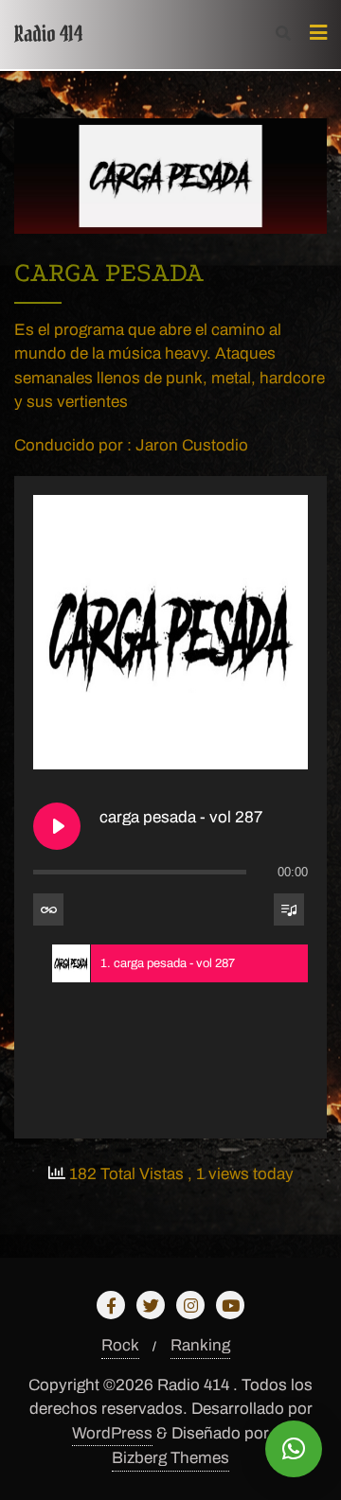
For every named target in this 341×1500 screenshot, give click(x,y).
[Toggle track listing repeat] (48, 909)
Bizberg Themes (170, 1458)
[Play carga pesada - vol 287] (57, 826)
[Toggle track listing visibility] (289, 909)
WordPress (112, 1433)
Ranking (200, 1345)
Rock (120, 1345)
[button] (293, 1449)
